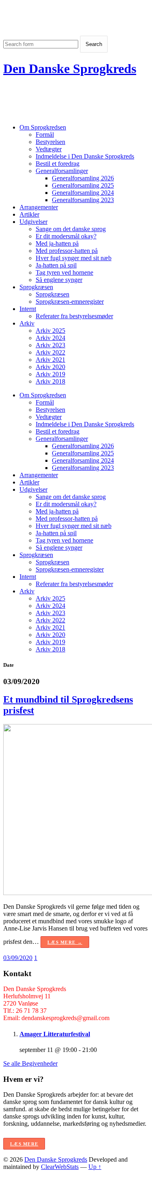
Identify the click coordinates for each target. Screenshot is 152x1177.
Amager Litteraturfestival (54, 1034)
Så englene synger (59, 279)
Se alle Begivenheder (30, 1063)
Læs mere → (64, 942)
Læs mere (24, 1144)
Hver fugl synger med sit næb (73, 258)
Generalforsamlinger (62, 170)
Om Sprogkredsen (42, 127)
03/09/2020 (17, 957)
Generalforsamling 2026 (83, 178)
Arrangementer (38, 207)
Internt (27, 308)
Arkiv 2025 (50, 330)
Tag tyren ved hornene (64, 272)
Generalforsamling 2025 (83, 185)
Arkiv (26, 323)
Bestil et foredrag (57, 163)
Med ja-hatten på (57, 243)
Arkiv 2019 (50, 374)
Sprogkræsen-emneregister (70, 301)
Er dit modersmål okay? (66, 236)
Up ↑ (94, 1166)
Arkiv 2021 (50, 359)
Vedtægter (49, 149)
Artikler (29, 214)
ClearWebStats (60, 1166)
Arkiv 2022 (50, 352)
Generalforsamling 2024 (83, 192)
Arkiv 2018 (50, 381)
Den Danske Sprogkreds (69, 68)
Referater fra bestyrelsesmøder (74, 316)
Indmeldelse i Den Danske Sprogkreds (85, 156)
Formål (45, 134)
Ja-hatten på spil (56, 265)
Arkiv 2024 (50, 337)
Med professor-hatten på (67, 250)
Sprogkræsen (36, 287)
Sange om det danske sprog (71, 228)
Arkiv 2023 (50, 345)
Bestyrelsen (50, 141)
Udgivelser (33, 221)
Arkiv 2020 (50, 366)
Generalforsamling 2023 (83, 199)
